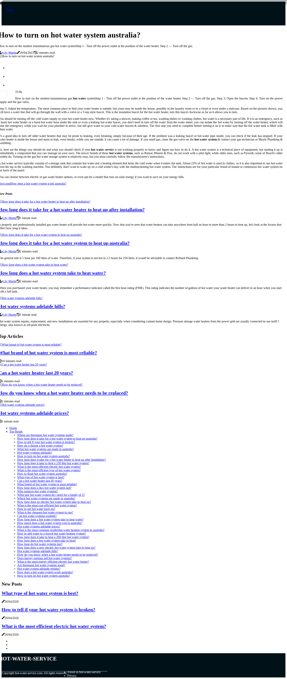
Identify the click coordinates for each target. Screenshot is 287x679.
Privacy (72, 675)
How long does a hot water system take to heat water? (50, 519)
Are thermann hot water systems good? (41, 565)
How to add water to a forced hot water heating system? (51, 533)
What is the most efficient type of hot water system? (49, 470)
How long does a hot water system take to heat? (46, 540)
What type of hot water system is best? (40, 477)
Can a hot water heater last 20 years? (39, 480)
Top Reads (16, 431)
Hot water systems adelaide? (34, 452)
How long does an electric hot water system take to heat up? (54, 502)
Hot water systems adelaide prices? (38, 526)
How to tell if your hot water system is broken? (46, 442)
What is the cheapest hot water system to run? (45, 512)
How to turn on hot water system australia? (43, 456)
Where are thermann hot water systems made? (45, 435)
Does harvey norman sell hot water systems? (44, 558)
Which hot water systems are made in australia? (46, 498)
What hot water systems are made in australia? (45, 449)
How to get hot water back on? (36, 509)
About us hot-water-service (84, 672)
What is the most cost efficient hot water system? (47, 505)
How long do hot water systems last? (39, 544)
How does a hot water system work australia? (45, 572)
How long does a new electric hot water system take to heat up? (56, 547)
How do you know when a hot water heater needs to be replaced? (57, 554)
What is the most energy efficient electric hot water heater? (53, 561)
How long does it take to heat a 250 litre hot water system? (53, 463)
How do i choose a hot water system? (40, 445)
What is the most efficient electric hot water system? (49, 466)
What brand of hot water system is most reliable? (47, 484)
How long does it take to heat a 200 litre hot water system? (53, 537)
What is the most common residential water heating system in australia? (60, 530)
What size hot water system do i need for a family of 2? (51, 495)
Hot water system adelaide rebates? (38, 568)
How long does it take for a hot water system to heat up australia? (57, 438)
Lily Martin (10, 52)
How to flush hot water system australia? (42, 473)
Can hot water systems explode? (37, 516)
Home (10, 10)
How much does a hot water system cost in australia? (49, 523)
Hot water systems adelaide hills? (37, 551)
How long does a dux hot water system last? (44, 487)
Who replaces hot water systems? (37, 491)
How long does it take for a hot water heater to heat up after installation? (61, 459)
